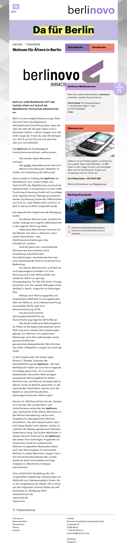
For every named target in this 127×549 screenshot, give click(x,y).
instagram (71, 541)
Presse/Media (33, 43)
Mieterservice (99, 183)
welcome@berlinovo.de (78, 532)
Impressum (18, 518)
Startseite (17, 43)
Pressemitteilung (26, 509)
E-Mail (70, 111)
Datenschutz (18, 524)
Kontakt (16, 530)
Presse (16, 527)
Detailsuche (99, 47)
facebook (71, 538)
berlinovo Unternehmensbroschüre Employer (88, 232)
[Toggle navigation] (16, 6)
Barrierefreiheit (20, 521)
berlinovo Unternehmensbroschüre (88, 227)
